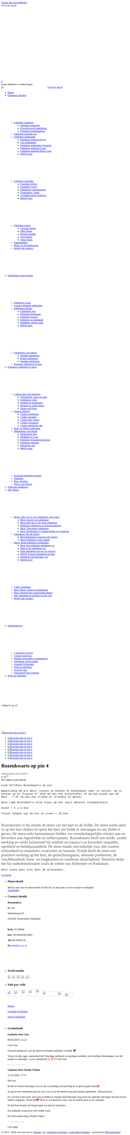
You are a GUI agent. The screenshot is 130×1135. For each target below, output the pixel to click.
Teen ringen (26, 237)
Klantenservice (15, 625)
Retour (11, 1006)
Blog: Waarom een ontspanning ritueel (33, 592)
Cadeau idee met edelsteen (27, 394)
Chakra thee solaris (29, 420)
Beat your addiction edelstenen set (37, 545)
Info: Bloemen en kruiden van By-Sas (33, 595)
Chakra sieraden (28, 417)
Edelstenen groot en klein (20, 275)
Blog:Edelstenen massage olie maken (38, 537)
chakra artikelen (22, 411)
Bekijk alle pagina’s (24, 248)
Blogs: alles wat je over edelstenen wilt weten (36, 517)
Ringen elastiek (28, 234)
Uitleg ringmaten (22, 587)
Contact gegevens (23, 655)
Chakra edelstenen (29, 414)
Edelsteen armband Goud (33, 148)
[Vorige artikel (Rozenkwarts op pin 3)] (65, 692)
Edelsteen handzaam (30, 314)
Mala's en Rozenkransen (26, 245)
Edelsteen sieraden (17, 95)
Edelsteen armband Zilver (33, 139)
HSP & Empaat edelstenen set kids (37, 554)
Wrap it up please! (23, 484)
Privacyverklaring (23, 667)
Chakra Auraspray (29, 422)
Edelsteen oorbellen (24, 181)
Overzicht (6, 875)
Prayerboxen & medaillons (33, 128)
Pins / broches (21, 481)
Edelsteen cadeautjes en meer (22, 367)
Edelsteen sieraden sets (25, 134)
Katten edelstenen (29, 358)
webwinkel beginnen (79, 1132)
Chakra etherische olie (31, 425)
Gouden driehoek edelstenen (28, 305)
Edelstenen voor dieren (25, 352)
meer (15, 1127)
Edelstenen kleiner (23, 308)
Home (11, 92)
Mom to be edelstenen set (33, 548)
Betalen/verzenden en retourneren (31, 658)
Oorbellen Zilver (28, 184)
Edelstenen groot (22, 302)
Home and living (28, 408)
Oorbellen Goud (28, 187)
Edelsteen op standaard (31, 319)
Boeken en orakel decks (32, 405)
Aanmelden (13, 890)
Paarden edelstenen (29, 361)
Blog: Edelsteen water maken (35, 540)
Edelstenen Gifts (28, 400)
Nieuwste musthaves (18, 487)
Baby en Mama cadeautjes (27, 428)
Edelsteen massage (29, 442)
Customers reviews (23, 653)
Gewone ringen (28, 228)
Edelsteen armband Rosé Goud (35, 151)
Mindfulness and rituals (25, 431)
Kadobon (18, 478)
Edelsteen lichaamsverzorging (35, 439)
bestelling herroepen (57, 1132)
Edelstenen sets (28, 311)
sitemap (37, 1132)
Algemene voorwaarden (26, 661)
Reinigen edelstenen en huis (28, 364)
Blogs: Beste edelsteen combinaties (31, 542)
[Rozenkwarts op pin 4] (13, 732)
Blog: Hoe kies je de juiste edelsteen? (39, 522)
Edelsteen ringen (22, 225)
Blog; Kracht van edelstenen (34, 520)
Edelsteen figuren (29, 317)
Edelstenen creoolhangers (33, 189)
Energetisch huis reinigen (26, 673)
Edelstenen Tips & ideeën (26, 534)
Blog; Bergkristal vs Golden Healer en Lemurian (44, 531)
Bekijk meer (26, 154)
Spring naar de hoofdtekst (14, 2)
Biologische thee (28, 434)
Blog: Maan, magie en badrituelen (31, 590)
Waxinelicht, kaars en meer (33, 397)
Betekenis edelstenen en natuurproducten (40, 525)
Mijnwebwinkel (112, 1132)
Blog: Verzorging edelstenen (34, 528)
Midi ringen (26, 231)
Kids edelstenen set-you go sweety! (38, 551)
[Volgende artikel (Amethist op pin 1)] (65, 719)
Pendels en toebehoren (31, 402)
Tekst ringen (26, 239)
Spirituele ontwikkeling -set (34, 557)
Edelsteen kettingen (23, 122)
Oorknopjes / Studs (29, 192)
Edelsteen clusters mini (31, 322)
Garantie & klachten (24, 664)
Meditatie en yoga (29, 437)
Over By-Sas (20, 670)
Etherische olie (27, 445)
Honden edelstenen (29, 355)
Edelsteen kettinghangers (32, 131)
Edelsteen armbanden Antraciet (35, 145)
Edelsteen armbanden (24, 137)
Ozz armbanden (28, 142)
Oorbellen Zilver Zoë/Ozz (33, 195)
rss (44, 1132)
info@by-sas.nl (19, 945)
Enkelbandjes (20, 242)
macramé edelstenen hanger (28, 475)
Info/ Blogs (13, 490)
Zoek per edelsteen (17, 675)
